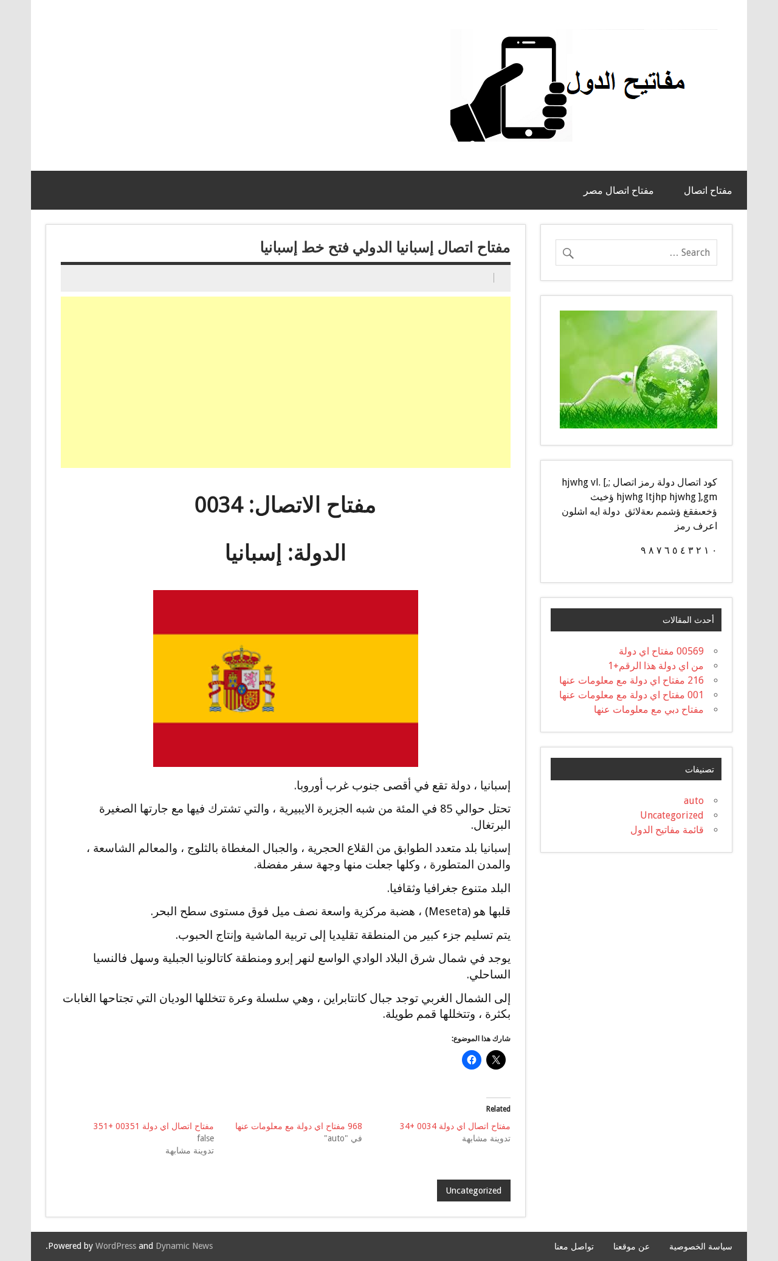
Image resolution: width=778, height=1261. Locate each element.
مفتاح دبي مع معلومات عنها (649, 709)
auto (694, 800)
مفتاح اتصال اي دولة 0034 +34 (455, 1126)
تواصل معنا (574, 1246)
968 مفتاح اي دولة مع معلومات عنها (298, 1126)
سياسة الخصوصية (700, 1246)
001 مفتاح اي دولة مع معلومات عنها (631, 695)
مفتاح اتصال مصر (619, 190)
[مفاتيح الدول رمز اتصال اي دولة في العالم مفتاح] (584, 34)
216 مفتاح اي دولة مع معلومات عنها (631, 680)
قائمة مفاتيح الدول (667, 830)
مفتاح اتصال (708, 190)
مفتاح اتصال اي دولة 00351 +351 (154, 1126)
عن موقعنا (631, 1246)
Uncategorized (473, 1190)
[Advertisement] (284, 382)
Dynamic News (184, 1246)
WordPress (115, 1246)
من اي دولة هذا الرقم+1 (656, 666)
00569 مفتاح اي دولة (661, 651)
